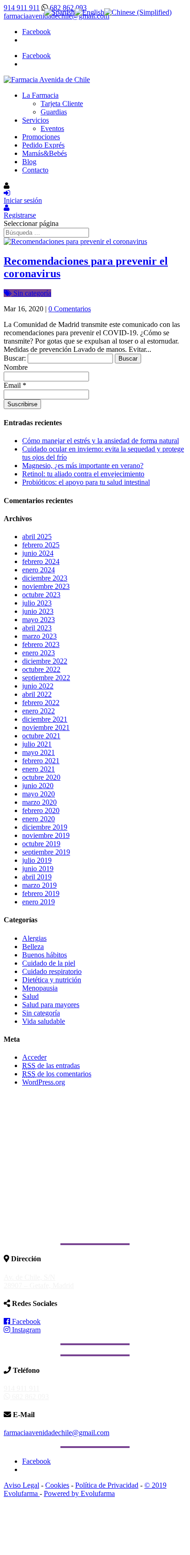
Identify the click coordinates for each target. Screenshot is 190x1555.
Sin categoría (31, 293)
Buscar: (15, 358)
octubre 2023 (41, 595)
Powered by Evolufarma (79, 1493)
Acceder (34, 1057)
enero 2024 (38, 570)
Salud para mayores (50, 1005)
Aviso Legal (21, 1485)
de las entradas (51, 1065)
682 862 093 (67, 8)
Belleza (33, 946)
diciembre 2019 (44, 827)
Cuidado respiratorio (52, 971)
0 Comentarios (69, 309)
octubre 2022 (41, 669)
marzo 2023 (39, 636)
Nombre (16, 367)
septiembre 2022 (46, 678)
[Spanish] (59, 12)
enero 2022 (38, 711)
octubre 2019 (41, 844)
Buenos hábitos (44, 955)
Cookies (57, 1485)
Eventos (52, 128)
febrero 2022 (40, 702)
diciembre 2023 (44, 578)
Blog (29, 162)
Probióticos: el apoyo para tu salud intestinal (86, 482)
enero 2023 (38, 653)
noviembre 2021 (46, 727)
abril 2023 (37, 628)
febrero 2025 (40, 545)
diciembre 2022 (44, 661)
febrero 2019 (40, 893)
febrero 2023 (40, 644)
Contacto (35, 170)
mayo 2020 (38, 794)
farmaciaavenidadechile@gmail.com (56, 1432)
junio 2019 (37, 868)
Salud (30, 996)
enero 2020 (38, 819)
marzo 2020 (39, 802)
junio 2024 (37, 553)
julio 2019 (37, 860)
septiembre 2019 (46, 852)
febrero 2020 (40, 810)
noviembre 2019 (46, 835)
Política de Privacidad (106, 1485)
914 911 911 (22, 8)
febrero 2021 (40, 761)
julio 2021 (37, 744)
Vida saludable (43, 1021)
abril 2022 (37, 694)
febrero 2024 (40, 561)
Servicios (35, 120)
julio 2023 (37, 603)
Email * (15, 385)
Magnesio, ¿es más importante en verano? (82, 465)
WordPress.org (43, 1082)
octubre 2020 (41, 777)
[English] (89, 12)
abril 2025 (37, 536)
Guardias (54, 112)
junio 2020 (37, 785)
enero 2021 (38, 769)
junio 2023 (37, 611)
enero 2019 (38, 902)
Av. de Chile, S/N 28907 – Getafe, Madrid (39, 1281)
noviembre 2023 (46, 586)
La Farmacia (40, 95)
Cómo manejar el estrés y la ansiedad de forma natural (100, 441)
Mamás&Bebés (44, 153)
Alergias (34, 938)
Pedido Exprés (43, 145)
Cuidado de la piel (48, 963)
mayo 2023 (38, 619)
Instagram (25, 1330)
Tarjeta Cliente (62, 103)
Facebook (25, 1321)
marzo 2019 (39, 885)
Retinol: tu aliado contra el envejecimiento (83, 474)
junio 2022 (37, 686)
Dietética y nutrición (51, 980)
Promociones (41, 137)
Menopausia (40, 988)
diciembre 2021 (44, 719)
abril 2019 (37, 877)
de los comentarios (56, 1074)
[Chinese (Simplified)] (138, 12)
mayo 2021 (38, 752)
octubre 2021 (41, 736)
